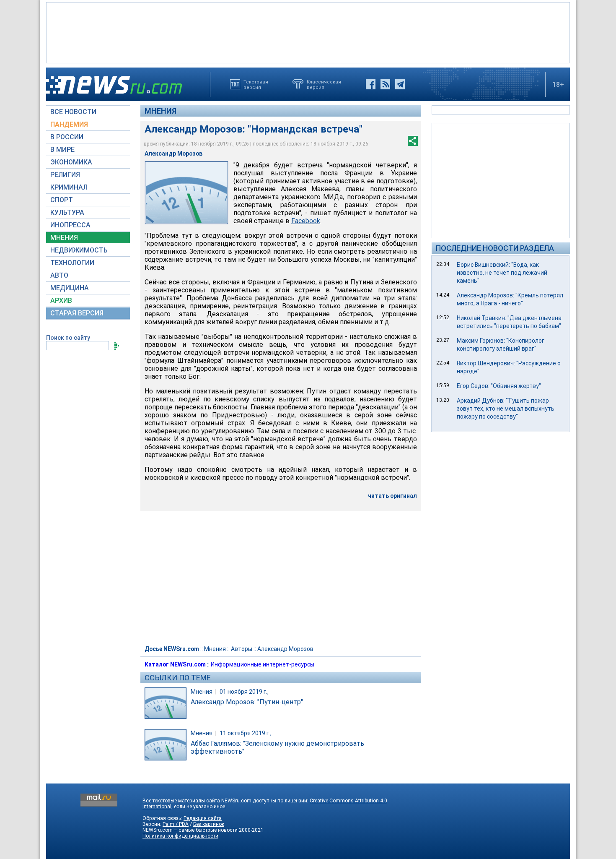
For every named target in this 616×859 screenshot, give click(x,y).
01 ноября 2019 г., (244, 691)
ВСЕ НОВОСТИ (73, 112)
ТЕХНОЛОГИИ (72, 263)
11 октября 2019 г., (246, 733)
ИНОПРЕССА (70, 225)
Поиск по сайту (68, 337)
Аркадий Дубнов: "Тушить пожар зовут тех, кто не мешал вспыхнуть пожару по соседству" (505, 408)
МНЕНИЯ (64, 238)
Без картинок (208, 824)
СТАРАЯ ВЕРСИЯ (77, 313)
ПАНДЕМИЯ (69, 124)
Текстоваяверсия (255, 84)
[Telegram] (400, 84)
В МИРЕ (62, 150)
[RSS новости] (385, 84)
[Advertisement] (308, 32)
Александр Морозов (285, 649)
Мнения (160, 111)
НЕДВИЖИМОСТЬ (79, 250)
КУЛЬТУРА (67, 212)
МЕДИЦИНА (69, 288)
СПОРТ (61, 200)
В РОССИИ (66, 137)
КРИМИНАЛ (69, 187)
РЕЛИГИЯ (65, 175)
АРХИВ (61, 301)
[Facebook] (370, 84)
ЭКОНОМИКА (71, 162)
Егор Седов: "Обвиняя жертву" (499, 386)
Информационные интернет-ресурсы (262, 664)
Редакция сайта (203, 818)
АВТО (59, 275)
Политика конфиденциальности (180, 836)
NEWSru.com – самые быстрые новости (190, 830)
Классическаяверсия (324, 84)
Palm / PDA (176, 824)
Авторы (241, 649)
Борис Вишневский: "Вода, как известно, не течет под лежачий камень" (502, 272)
